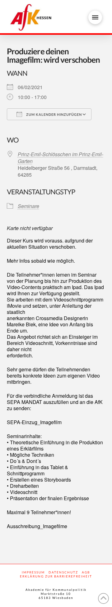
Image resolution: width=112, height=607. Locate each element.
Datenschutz (63, 572)
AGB (86, 572)
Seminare (28, 206)
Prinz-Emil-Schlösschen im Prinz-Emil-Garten (60, 158)
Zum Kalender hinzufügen (53, 114)
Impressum (33, 572)
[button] (95, 17)
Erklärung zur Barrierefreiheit (56, 576)
